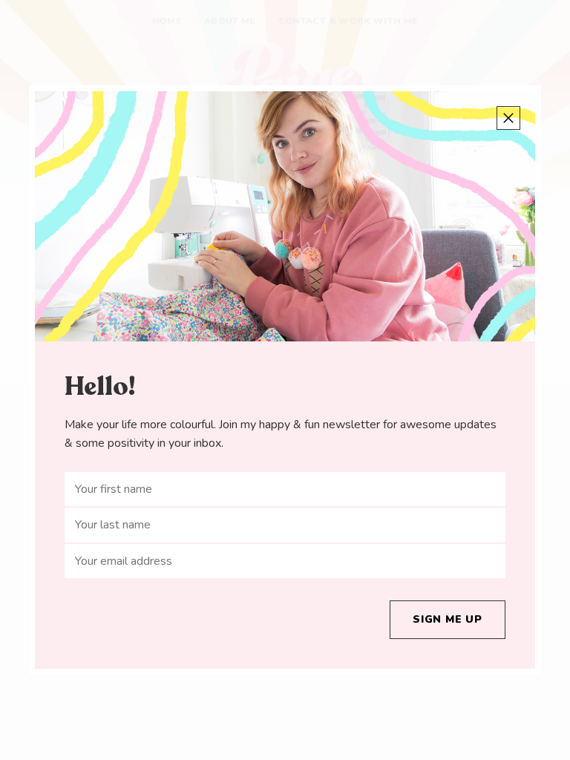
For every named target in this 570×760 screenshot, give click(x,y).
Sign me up (447, 619)
